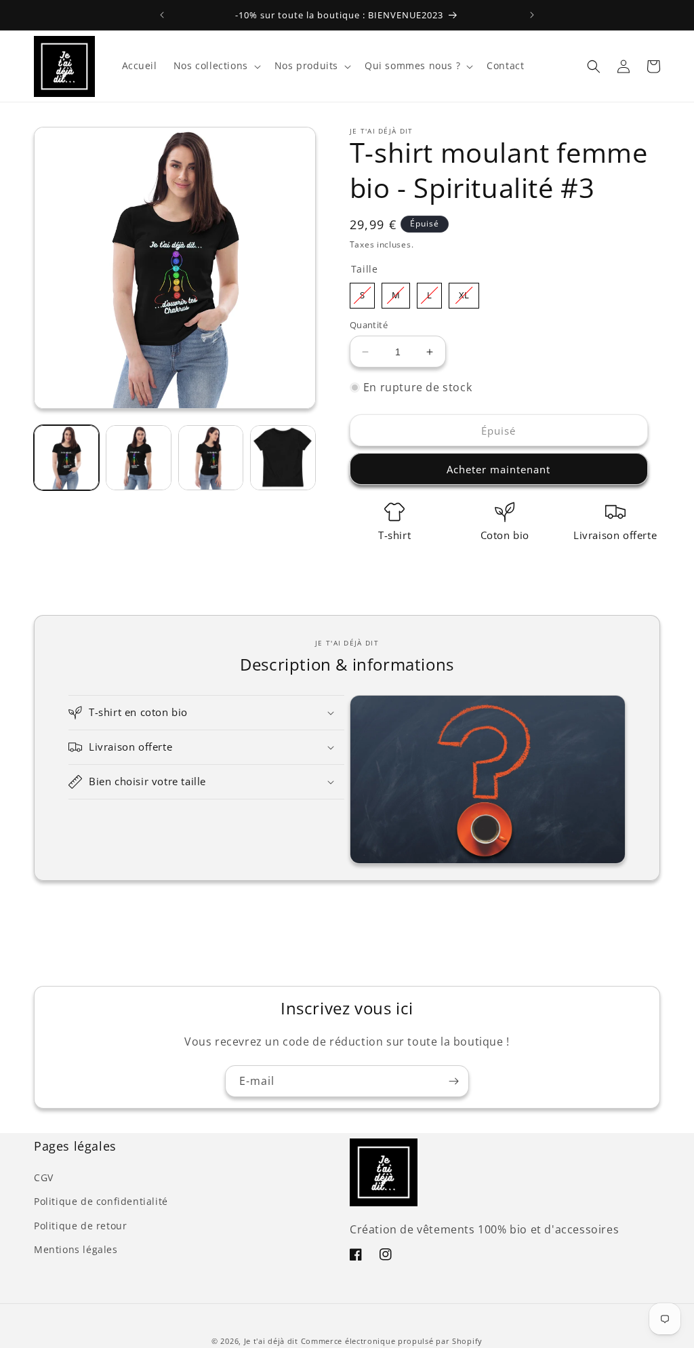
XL (464, 292)
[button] (215, 66)
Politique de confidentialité (101, 1201)
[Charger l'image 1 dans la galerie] (66, 457)
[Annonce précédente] (162, 15)
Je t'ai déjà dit (271, 1341)
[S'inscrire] (453, 1081)
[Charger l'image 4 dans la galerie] (282, 457)
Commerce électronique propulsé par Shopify (392, 1341)
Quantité (369, 325)
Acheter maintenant (498, 469)
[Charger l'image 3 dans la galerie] (210, 457)
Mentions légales (76, 1249)
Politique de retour (80, 1225)
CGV (44, 1177)
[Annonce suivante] (532, 15)
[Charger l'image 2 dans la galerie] (138, 457)
